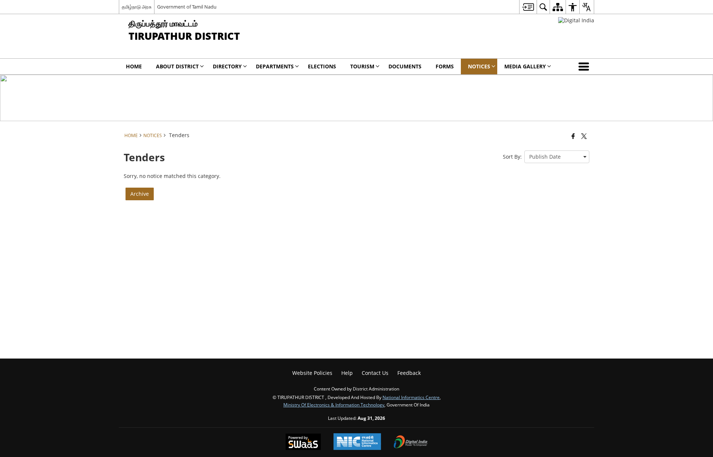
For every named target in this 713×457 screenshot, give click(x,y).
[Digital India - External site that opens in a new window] (576, 20)
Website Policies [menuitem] (312, 372)
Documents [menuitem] (404, 66)
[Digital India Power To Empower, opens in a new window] (410, 442)
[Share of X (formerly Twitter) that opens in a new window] (584, 136)
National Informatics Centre (411, 397)
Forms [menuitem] (445, 66)
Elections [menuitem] (322, 66)
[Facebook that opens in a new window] (573, 136)
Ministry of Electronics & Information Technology (333, 405)
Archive (139, 193)
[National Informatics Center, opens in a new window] (357, 442)
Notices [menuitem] (479, 66)
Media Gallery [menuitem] (525, 66)
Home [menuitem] (134, 66)
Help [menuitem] (347, 372)
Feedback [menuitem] (409, 372)
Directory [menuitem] (227, 66)
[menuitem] (528, 7)
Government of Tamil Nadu (186, 6)
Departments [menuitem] (275, 66)
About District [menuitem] (177, 66)
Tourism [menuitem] (362, 66)
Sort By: (512, 156)
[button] (585, 66)
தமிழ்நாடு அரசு (137, 6)
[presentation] (556, 156)
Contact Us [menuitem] (375, 372)
